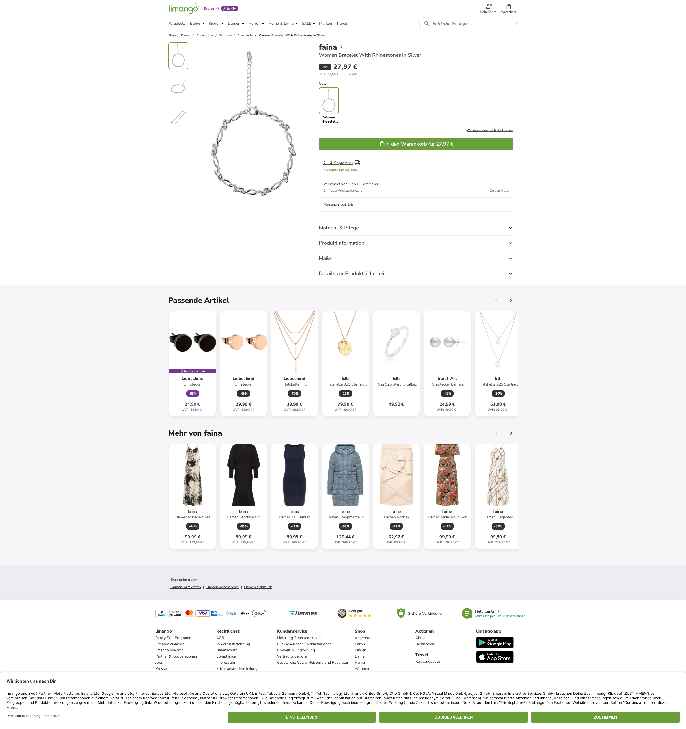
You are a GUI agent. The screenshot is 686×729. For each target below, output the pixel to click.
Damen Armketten (185, 587)
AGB (220, 637)
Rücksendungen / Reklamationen (304, 644)
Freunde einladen (169, 644)
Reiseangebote (427, 661)
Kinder (360, 650)
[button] (509, 8)
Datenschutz (226, 650)
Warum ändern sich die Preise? (490, 130)
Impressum (225, 662)
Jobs (159, 662)
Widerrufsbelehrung (233, 644)
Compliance (226, 656)
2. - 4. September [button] (338, 162)
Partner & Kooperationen (176, 656)
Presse (161, 668)
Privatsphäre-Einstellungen (239, 668)
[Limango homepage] (184, 8)
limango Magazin (169, 650)
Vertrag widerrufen (293, 656)
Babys (360, 644)
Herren (360, 662)
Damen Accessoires (222, 587)
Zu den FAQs (499, 190)
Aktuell (421, 637)
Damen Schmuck (258, 587)
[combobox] (468, 23)
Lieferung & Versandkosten (300, 637)
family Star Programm (173, 637)
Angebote (363, 637)
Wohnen (362, 668)
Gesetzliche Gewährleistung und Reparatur (312, 662)
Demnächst (424, 644)
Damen (361, 656)
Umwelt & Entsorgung (296, 650)
